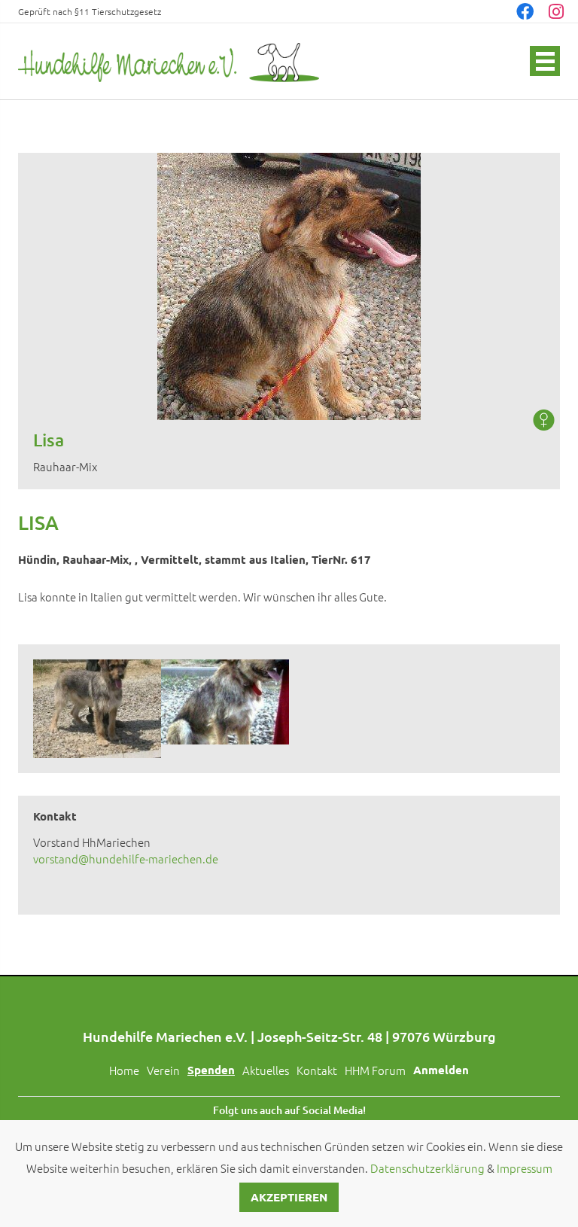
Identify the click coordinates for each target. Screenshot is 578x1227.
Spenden (211, 1069)
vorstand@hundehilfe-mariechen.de (125, 858)
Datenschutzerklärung (427, 1168)
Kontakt (317, 1070)
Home (124, 1070)
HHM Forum (375, 1070)
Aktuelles (265, 1070)
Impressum (524, 1168)
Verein (163, 1070)
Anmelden (441, 1069)
